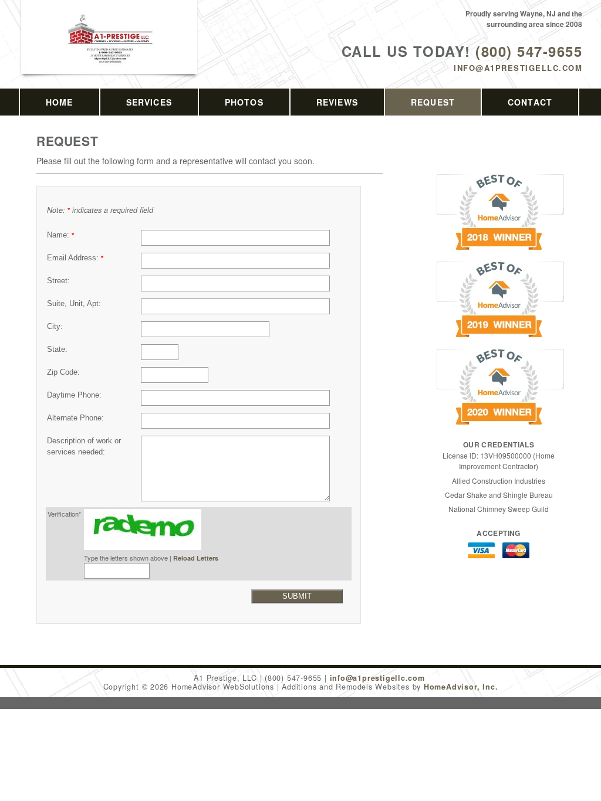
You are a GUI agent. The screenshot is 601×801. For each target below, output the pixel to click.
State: (57, 349)
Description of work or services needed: (84, 446)
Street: (58, 281)
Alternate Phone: (75, 418)
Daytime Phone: (74, 395)
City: (55, 327)
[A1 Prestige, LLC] (110, 51)
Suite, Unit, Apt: (74, 304)
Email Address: (75, 258)
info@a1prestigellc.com (518, 67)
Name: (60, 235)
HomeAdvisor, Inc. (461, 686)
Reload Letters (195, 558)
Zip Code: (63, 372)
